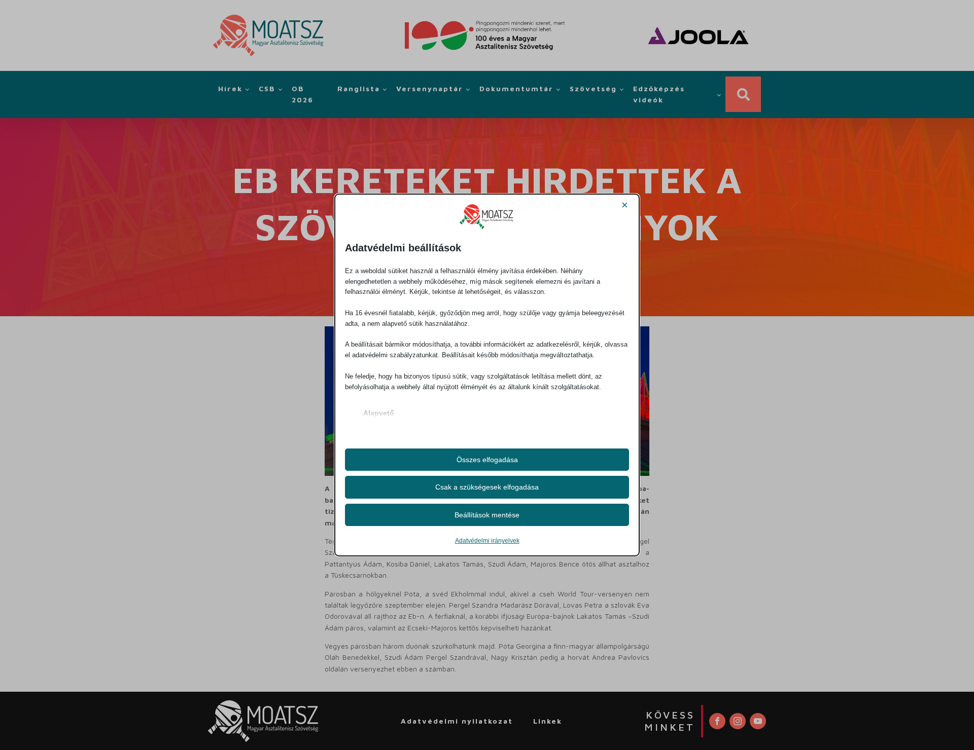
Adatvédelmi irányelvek (487, 540)
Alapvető (378, 413)
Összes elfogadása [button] (487, 460)
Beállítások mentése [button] (487, 515)
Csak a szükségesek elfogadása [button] (487, 487)
